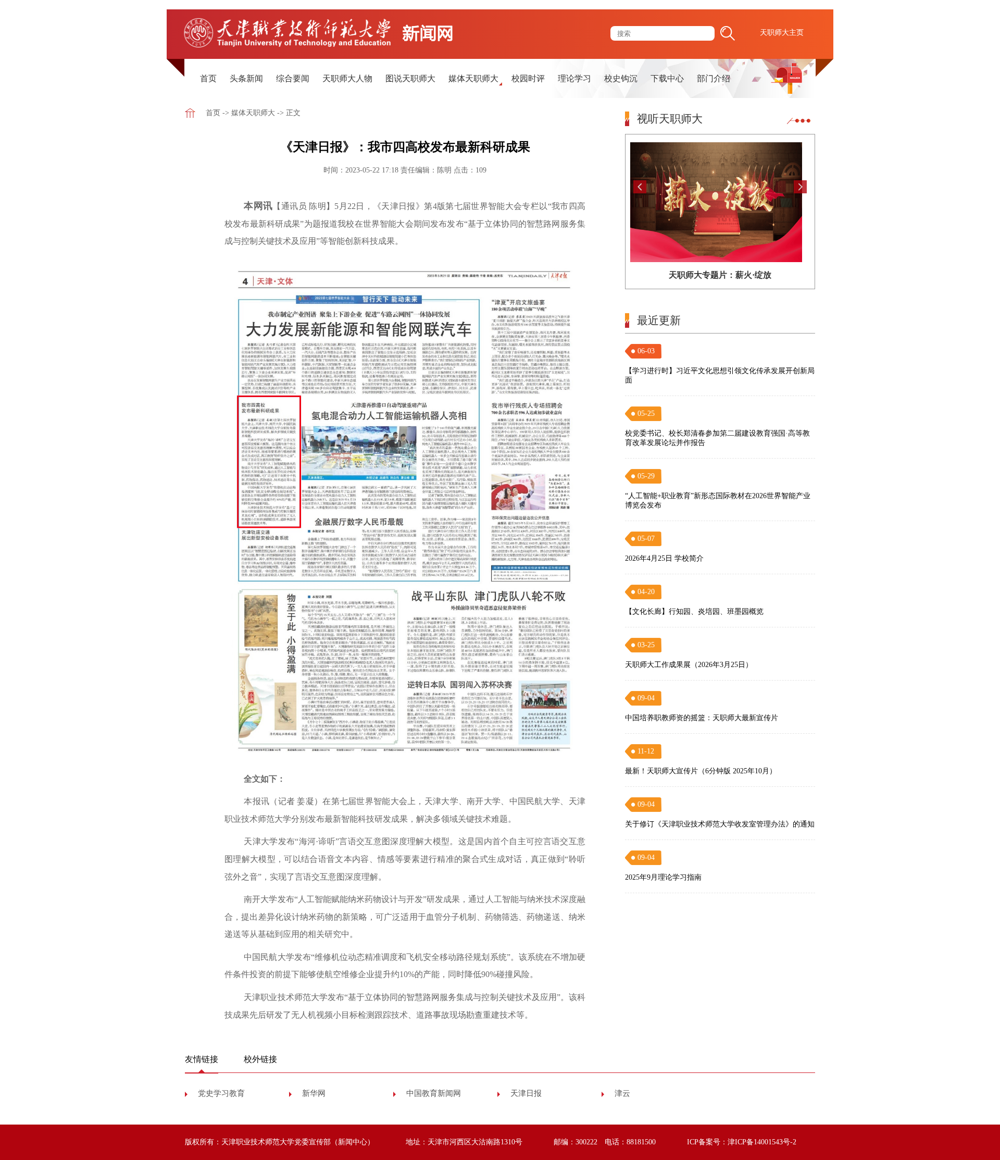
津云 (622, 1093)
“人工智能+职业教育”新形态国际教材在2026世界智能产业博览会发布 (717, 500)
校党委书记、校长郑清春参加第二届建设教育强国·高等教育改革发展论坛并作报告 (717, 438)
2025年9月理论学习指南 (663, 877)
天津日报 (526, 1093)
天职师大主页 (782, 32)
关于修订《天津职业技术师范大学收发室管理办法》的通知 (720, 824)
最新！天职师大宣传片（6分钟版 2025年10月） (701, 771)
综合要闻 (292, 78)
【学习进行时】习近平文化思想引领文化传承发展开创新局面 (720, 375)
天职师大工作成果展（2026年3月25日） (689, 665)
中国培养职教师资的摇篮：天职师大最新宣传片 (701, 718)
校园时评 (528, 78)
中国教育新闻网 (433, 1093)
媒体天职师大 (473, 78)
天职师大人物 (347, 78)
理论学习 (574, 78)
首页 (208, 78)
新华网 (314, 1093)
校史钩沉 (621, 78)
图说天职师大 (410, 78)
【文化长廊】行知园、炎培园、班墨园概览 (694, 611)
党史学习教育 (221, 1093)
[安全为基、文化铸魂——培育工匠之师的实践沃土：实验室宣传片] (720, 202)
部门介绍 (713, 78)
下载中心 (667, 78)
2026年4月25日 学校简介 (664, 558)
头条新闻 (246, 78)
